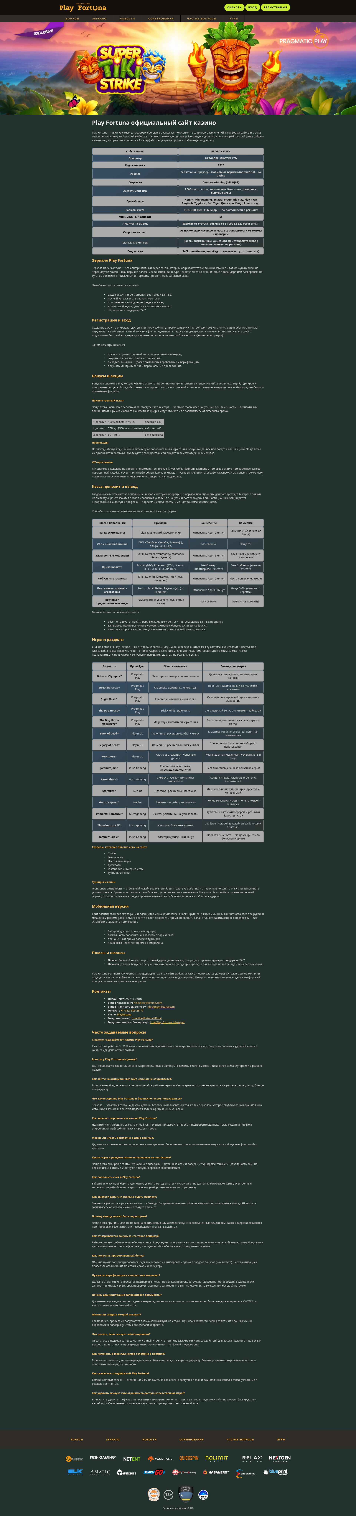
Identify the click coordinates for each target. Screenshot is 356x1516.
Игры (234, 18)
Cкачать (234, 7)
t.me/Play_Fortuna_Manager (167, 1022)
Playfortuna (124, 1014)
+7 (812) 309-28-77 (132, 1010)
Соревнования (161, 18)
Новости (127, 18)
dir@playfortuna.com (161, 1006)
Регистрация (275, 7)
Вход (252, 7)
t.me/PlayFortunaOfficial (147, 1018)
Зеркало (99, 18)
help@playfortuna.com (148, 1002)
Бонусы (72, 18)
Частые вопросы (201, 18)
